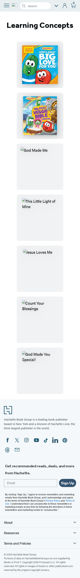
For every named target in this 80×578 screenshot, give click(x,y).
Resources (11, 532)
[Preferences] (56, 6)
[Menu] (6, 5)
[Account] (65, 6)
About (8, 522)
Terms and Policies (17, 543)
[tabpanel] (40, 218)
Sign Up (67, 483)
